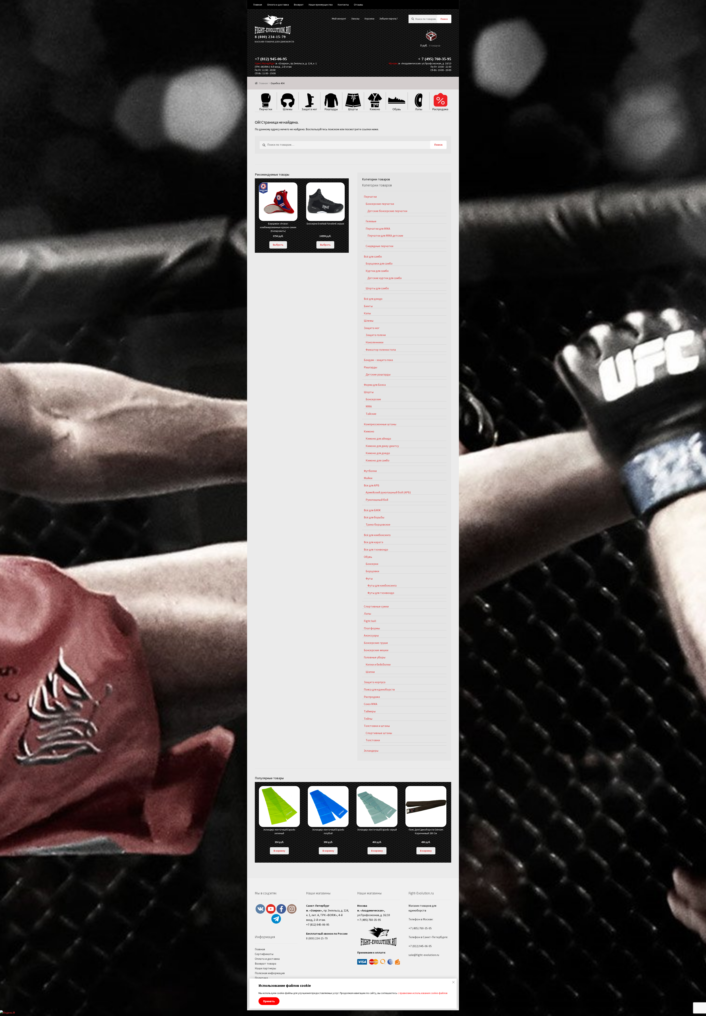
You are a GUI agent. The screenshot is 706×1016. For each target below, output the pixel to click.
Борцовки (372, 571)
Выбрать (278, 244)
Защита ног (371, 328)
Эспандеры (371, 750)
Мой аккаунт (339, 18)
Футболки (370, 471)
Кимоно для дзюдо (378, 453)
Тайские (371, 414)
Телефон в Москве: (421, 919)
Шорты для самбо (377, 288)
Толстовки (373, 740)
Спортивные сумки (376, 606)
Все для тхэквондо (376, 549)
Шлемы (368, 320)
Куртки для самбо (377, 271)
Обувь (368, 557)
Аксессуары (371, 635)
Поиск (444, 19)
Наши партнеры (265, 968)
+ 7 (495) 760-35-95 (434, 59)
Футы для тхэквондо (381, 593)
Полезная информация (270, 973)
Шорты (369, 392)
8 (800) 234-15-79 (270, 37)
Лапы (367, 613)
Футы (369, 578)
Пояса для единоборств (379, 689)
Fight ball (370, 621)
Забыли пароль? (388, 18)
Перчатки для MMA (378, 228)
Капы (367, 313)
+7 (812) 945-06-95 (271, 59)
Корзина (369, 18)
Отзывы (358, 4)
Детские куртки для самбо (385, 278)
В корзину (279, 850)
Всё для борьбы (374, 517)
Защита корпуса (374, 682)
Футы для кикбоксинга (382, 585)
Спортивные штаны (379, 733)
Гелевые (371, 221)
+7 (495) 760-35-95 (420, 928)
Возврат (299, 4)
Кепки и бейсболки (378, 664)
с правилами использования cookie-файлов (423, 993)
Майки (368, 478)
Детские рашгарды (378, 374)
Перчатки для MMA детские (385, 235)
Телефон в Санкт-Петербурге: (428, 937)
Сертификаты (264, 954)
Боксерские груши (376, 643)
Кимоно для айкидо (378, 438)
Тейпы (368, 718)
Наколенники (374, 342)
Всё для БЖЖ (372, 510)
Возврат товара (265, 963)
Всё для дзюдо (373, 299)
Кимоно (369, 431)
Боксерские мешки (376, 650)
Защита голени (376, 335)
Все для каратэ (373, 542)
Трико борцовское (378, 524)
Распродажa (372, 697)
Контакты (343, 4)
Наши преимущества (321, 4)
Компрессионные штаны (380, 424)
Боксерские (373, 399)
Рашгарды (370, 367)
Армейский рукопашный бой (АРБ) (388, 492)
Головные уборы (374, 657)
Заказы (355, 18)
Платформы (372, 628)
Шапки (370, 672)
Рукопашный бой (377, 499)
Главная (263, 83)
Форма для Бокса (375, 384)
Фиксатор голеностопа (381, 349)
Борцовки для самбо (379, 263)
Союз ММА (370, 704)
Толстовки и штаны (377, 726)
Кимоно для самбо (377, 460)
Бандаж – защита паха (378, 360)
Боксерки (372, 564)
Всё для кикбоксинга (377, 535)
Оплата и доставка (267, 959)
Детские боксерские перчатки (387, 211)
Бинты (368, 306)
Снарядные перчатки (379, 246)
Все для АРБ (371, 485)
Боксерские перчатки (380, 204)
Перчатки (370, 196)
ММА (369, 406)
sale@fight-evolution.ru (424, 955)
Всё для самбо (373, 256)
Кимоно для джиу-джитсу (382, 446)
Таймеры (370, 711)
